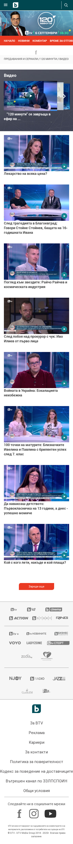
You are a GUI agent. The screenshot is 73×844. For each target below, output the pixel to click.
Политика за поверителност (36, 761)
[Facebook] (20, 812)
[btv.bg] (14, 609)
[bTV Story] (39, 618)
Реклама (37, 732)
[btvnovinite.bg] (35, 633)
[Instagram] (34, 812)
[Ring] (60, 618)
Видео (64, 59)
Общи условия (36, 790)
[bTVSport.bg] (55, 642)
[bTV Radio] (36, 679)
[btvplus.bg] (12, 633)
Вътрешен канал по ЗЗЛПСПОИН (36, 781)
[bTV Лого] (36, 708)
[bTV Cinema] (53, 609)
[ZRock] (47, 691)
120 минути (48, 59)
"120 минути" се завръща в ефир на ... (27, 116)
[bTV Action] (15, 618)
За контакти (36, 752)
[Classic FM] (27, 691)
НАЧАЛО (9, 40)
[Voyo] (13, 643)
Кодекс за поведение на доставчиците (36, 771)
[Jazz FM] (58, 678)
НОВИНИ (24, 40)
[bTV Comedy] (31, 609)
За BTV (36, 723)
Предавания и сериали (21, 59)
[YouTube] (51, 812)
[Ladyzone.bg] (32, 643)
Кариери (36, 742)
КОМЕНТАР (40, 40)
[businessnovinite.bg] (59, 633)
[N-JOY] (14, 679)
